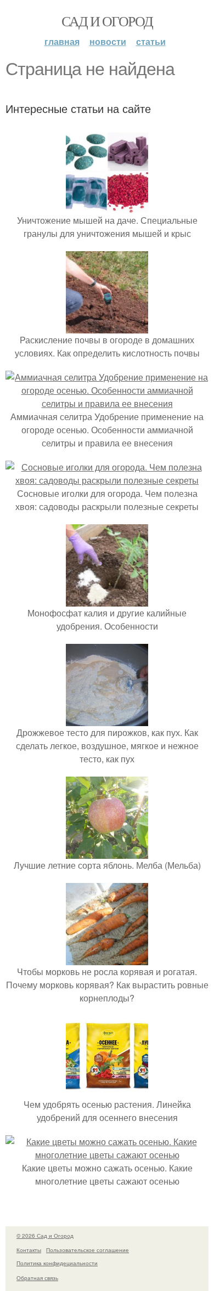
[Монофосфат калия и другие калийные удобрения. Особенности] (107, 599)
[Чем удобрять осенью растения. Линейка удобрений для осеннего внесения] (107, 1091)
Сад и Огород (107, 21)
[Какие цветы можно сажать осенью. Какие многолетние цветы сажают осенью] (107, 1154)
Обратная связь (37, 1278)
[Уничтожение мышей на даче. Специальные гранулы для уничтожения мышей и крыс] (107, 207)
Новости (107, 41)
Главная (62, 41)
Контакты (28, 1250)
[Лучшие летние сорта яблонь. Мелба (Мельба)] (107, 852)
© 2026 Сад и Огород (45, 1235)
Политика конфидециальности (57, 1263)
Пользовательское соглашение (87, 1250)
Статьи (151, 41)
